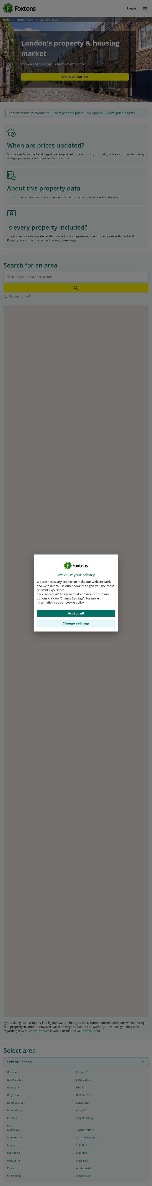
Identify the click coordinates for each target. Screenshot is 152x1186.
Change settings (76, 623)
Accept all (76, 613)
